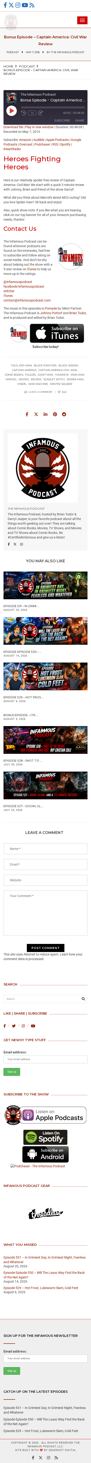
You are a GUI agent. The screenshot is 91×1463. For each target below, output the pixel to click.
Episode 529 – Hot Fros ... (24, 697)
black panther (45, 365)
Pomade (51, 308)
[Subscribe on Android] (46, 1154)
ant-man (25, 365)
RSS (55, 144)
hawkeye (62, 374)
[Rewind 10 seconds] (23, 113)
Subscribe (62, 120)
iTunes (31, 269)
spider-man (75, 379)
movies (24, 379)
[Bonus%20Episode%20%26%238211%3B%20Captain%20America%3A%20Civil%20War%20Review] (27, 414)
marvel (11, 379)
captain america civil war (57, 370)
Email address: (15, 1052)
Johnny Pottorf (51, 313)
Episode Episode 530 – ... (23, 652)
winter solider (61, 384)
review (36, 379)
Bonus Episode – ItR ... (21, 715)
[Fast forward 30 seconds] (40, 113)
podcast (13, 52)
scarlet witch (54, 379)
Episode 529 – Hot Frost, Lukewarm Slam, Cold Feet (41, 1288)
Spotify (65, 144)
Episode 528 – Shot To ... (23, 760)
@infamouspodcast (18, 282)
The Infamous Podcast (67, 52)
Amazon (25, 140)
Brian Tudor (77, 313)
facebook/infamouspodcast (24, 286)
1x (32, 113)
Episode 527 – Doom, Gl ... (24, 806)
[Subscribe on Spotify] (46, 1137)
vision (21, 384)
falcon (30, 374)
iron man (77, 374)
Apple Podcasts (57, 140)
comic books (14, 374)
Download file (13, 127)
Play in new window (39, 127)
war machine (38, 384)
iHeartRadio (12, 149)
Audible (38, 140)
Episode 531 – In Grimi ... (21, 606)
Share (79, 120)
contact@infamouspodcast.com (27, 300)
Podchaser (42, 144)
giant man (45, 374)
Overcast (25, 144)
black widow (68, 365)
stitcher (9, 291)
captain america (24, 370)
